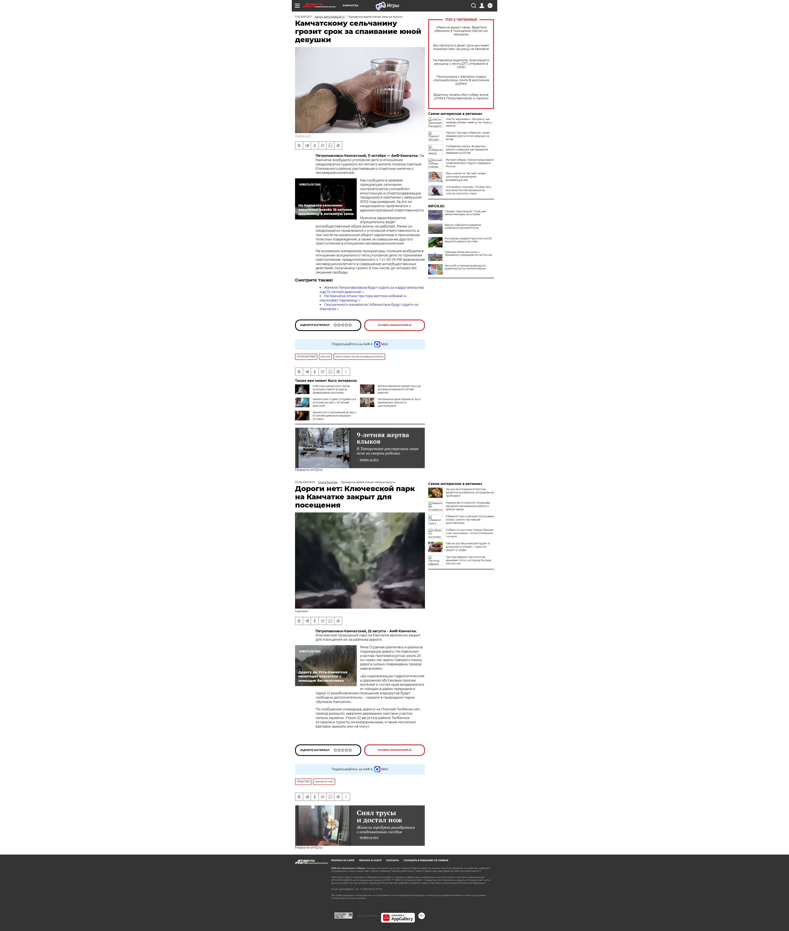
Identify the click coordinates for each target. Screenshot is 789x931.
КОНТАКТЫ (392, 860)
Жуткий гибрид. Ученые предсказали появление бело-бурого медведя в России (470, 163)
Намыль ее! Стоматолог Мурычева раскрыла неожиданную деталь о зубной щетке (468, 506)
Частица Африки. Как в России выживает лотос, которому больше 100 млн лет (468, 560)
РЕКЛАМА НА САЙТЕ (342, 860)
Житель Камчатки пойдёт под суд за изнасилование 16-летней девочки (399, 389)
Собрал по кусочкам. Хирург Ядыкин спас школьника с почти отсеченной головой (470, 533)
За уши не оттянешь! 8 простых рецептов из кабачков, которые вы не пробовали (470, 492)
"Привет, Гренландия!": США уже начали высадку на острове (465, 213)
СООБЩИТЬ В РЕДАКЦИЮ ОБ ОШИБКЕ (426, 860)
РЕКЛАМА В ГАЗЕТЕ (370, 860)
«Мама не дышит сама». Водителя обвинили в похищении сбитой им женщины (461, 31)
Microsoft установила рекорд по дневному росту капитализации (465, 267)
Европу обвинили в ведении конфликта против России (463, 226)
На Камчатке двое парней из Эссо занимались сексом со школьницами (399, 402)
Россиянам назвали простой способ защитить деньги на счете (468, 240)
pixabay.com (303, 135)
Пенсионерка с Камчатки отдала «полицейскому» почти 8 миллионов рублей (461, 80)
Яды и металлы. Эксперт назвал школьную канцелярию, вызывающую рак (466, 176)
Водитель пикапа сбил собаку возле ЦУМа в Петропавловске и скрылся (461, 96)
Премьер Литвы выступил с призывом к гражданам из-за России (468, 253)
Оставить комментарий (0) (395, 325)
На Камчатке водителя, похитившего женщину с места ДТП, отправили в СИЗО (461, 64)
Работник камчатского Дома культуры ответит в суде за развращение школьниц (331, 389)
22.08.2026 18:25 (305, 482)
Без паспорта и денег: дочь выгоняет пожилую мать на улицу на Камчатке (461, 47)
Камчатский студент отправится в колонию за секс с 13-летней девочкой (334, 402)
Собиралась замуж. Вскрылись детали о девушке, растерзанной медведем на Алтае (467, 149)
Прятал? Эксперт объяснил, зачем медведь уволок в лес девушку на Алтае (468, 136)
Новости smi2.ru (308, 470)
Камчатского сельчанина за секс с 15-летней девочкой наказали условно (335, 415)
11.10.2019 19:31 (303, 16)
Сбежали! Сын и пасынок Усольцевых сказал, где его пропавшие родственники (470, 519)
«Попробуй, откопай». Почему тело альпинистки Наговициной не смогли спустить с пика (468, 190)
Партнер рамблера (366, 915)
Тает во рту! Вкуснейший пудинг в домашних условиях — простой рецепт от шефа (468, 546)
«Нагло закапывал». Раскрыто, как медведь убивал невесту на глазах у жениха (469, 122)
